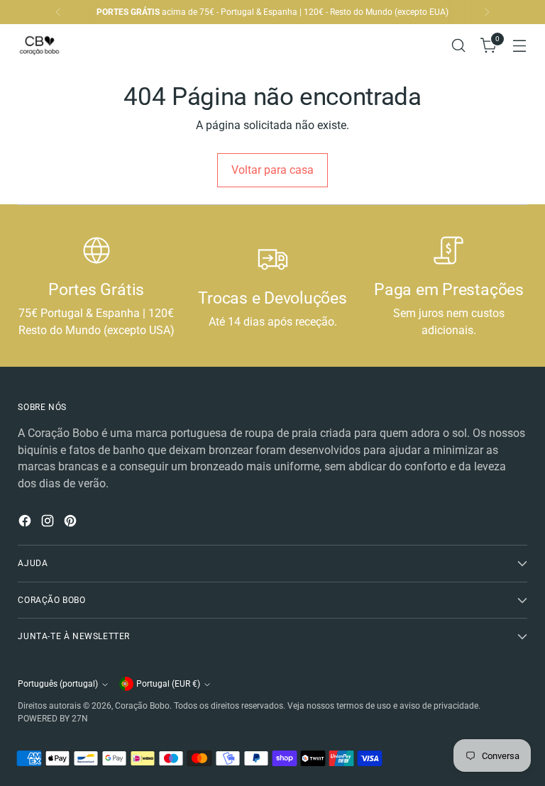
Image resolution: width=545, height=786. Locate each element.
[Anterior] (58, 12)
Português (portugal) (58, 684)
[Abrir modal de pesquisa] (458, 45)
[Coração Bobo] (50, 45)
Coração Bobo (142, 706)
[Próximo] (486, 12)
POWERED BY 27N (53, 719)
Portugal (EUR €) (168, 684)
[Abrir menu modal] (519, 45)
